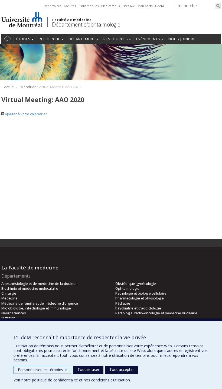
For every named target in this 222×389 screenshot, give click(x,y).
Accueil (7, 39)
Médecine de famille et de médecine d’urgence (39, 303)
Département (81, 39)
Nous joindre (181, 39)
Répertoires (52, 6)
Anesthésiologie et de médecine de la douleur (39, 283)
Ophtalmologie (127, 288)
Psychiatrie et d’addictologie (138, 308)
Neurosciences (13, 313)
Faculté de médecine (72, 19)
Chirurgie (8, 293)
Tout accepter (121, 369)
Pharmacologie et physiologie (139, 298)
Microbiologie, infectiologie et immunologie (36, 308)
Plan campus (110, 6)
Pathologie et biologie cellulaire (140, 293)
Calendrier (27, 86)
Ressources (115, 39)
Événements (148, 39)
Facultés (70, 6)
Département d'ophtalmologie (86, 24)
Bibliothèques (89, 6)
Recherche (49, 39)
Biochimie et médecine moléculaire (29, 288)
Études (23, 39)
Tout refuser (88, 369)
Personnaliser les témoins (42, 369)
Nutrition (8, 317)
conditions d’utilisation (110, 380)
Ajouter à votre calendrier (25, 113)
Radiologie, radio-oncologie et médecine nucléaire (156, 313)
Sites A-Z (128, 6)
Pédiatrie (122, 303)
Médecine (9, 298)
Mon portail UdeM (151, 6)
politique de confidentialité (55, 380)
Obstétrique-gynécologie (135, 283)
